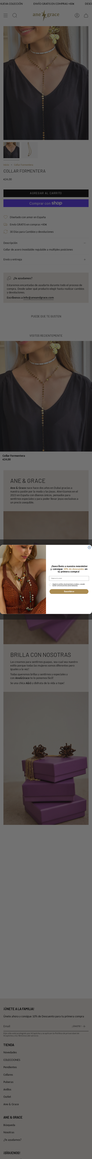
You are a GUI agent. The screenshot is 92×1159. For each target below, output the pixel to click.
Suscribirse (69, 592)
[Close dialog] (89, 547)
